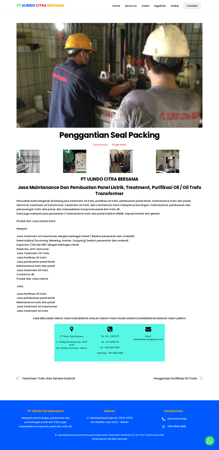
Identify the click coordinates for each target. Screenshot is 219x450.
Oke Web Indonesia (117, 438)
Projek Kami (119, 144)
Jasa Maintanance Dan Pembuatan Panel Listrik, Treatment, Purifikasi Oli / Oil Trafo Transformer (107, 435)
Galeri (145, 6)
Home (116, 6)
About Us (131, 6)
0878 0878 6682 (177, 418)
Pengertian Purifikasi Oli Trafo (175, 378)
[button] (210, 441)
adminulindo (100, 144)
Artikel (175, 6)
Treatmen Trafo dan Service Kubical (48, 378)
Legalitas (160, 6)
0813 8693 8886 (176, 426)
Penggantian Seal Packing (109, 135)
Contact (192, 6)
